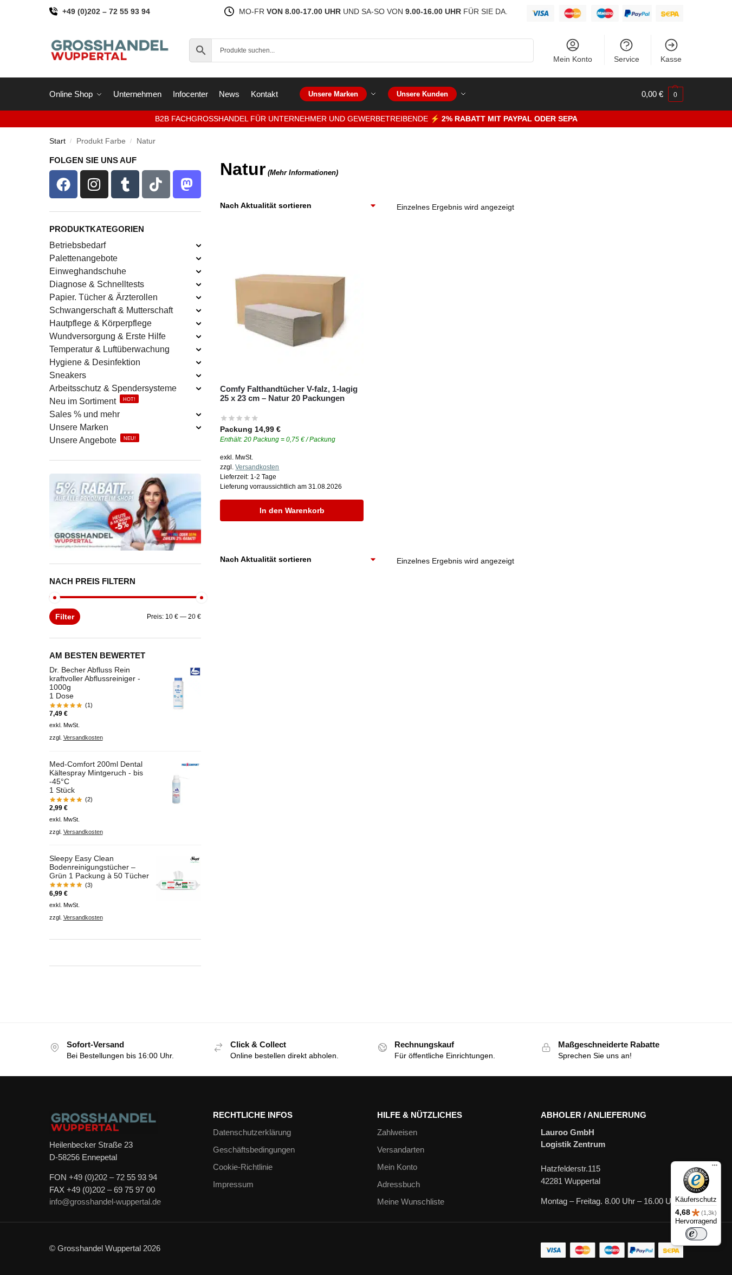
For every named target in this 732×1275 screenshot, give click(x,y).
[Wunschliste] (347, 249)
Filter (64, 616)
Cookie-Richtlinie (243, 1167)
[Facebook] (63, 184)
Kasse (671, 59)
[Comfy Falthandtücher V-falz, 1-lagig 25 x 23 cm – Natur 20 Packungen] (291, 304)
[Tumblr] (125, 184)
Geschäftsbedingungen (254, 1149)
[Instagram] (94, 184)
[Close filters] (204, 162)
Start (57, 141)
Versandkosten (257, 467)
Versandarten (400, 1149)
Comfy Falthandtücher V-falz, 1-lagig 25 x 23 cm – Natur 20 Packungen (289, 393)
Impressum (233, 1184)
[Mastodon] (187, 184)
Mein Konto (572, 59)
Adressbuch (398, 1184)
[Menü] (714, 1167)
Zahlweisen (397, 1132)
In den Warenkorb (292, 510)
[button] (662, 94)
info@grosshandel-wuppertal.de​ (105, 1201)
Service (626, 59)
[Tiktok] (156, 184)
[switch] (696, 1233)
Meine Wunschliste (410, 1201)
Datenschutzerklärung (252, 1132)
